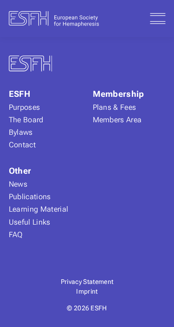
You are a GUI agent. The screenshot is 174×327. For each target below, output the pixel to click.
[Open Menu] (157, 18)
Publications (30, 196)
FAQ (16, 234)
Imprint (86, 291)
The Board (26, 119)
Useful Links (30, 222)
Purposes (24, 107)
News (18, 184)
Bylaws (21, 132)
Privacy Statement (87, 281)
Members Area (117, 119)
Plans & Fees (114, 107)
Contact (22, 144)
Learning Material (38, 209)
